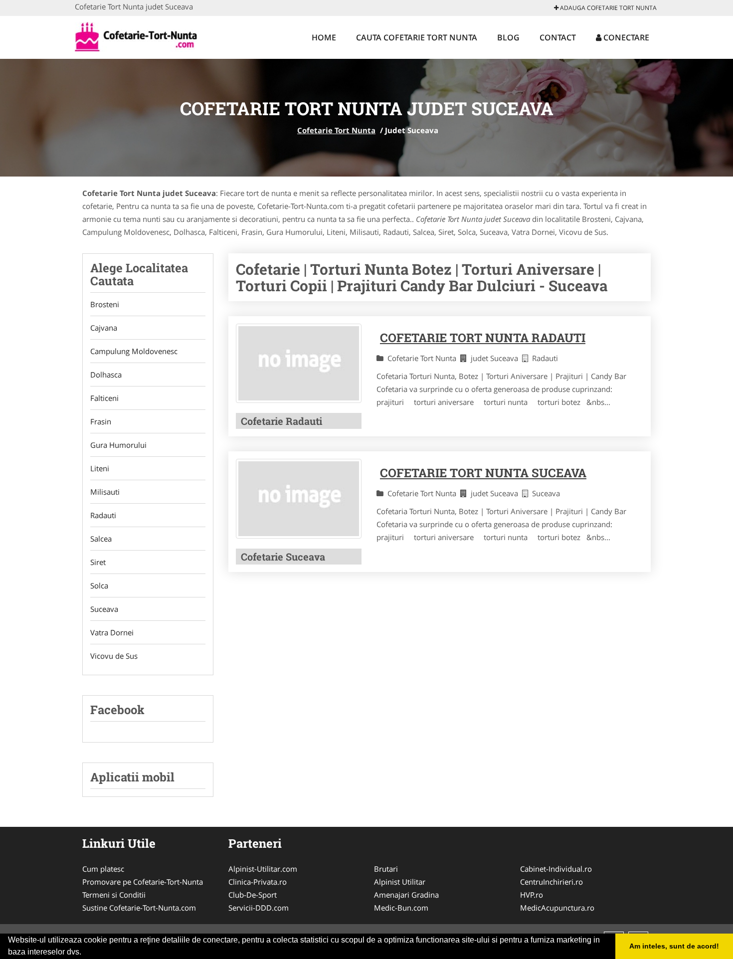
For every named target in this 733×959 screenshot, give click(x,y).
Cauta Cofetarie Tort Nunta (416, 37)
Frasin (100, 421)
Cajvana (103, 328)
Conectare (625, 37)
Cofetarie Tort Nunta (336, 130)
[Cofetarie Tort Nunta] (140, 36)
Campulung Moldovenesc (134, 351)
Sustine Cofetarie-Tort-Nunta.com (139, 908)
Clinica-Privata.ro (257, 882)
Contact (558, 37)
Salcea (101, 539)
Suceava (104, 609)
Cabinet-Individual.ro (556, 869)
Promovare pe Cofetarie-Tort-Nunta (142, 882)
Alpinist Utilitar (399, 882)
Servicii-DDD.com (258, 908)
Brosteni (104, 304)
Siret (98, 562)
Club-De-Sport (252, 895)
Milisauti (105, 492)
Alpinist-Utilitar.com (262, 869)
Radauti (103, 515)
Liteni (99, 468)
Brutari (386, 869)
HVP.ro (531, 895)
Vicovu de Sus (114, 656)
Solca (99, 585)
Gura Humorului (118, 445)
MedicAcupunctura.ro (557, 908)
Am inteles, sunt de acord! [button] (674, 946)
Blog (508, 37)
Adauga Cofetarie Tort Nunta (607, 7)
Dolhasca (106, 375)
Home (324, 37)
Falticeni (104, 398)
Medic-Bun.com (401, 908)
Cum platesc (103, 869)
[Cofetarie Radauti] (299, 363)
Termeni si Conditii (114, 895)
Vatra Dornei (112, 632)
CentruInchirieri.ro (551, 882)
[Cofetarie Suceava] (299, 498)
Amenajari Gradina (406, 895)
